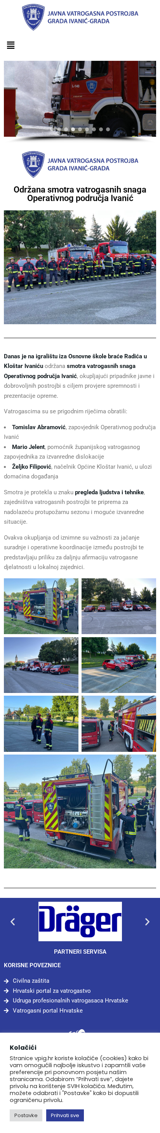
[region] (80, 102)
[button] (10, 45)
